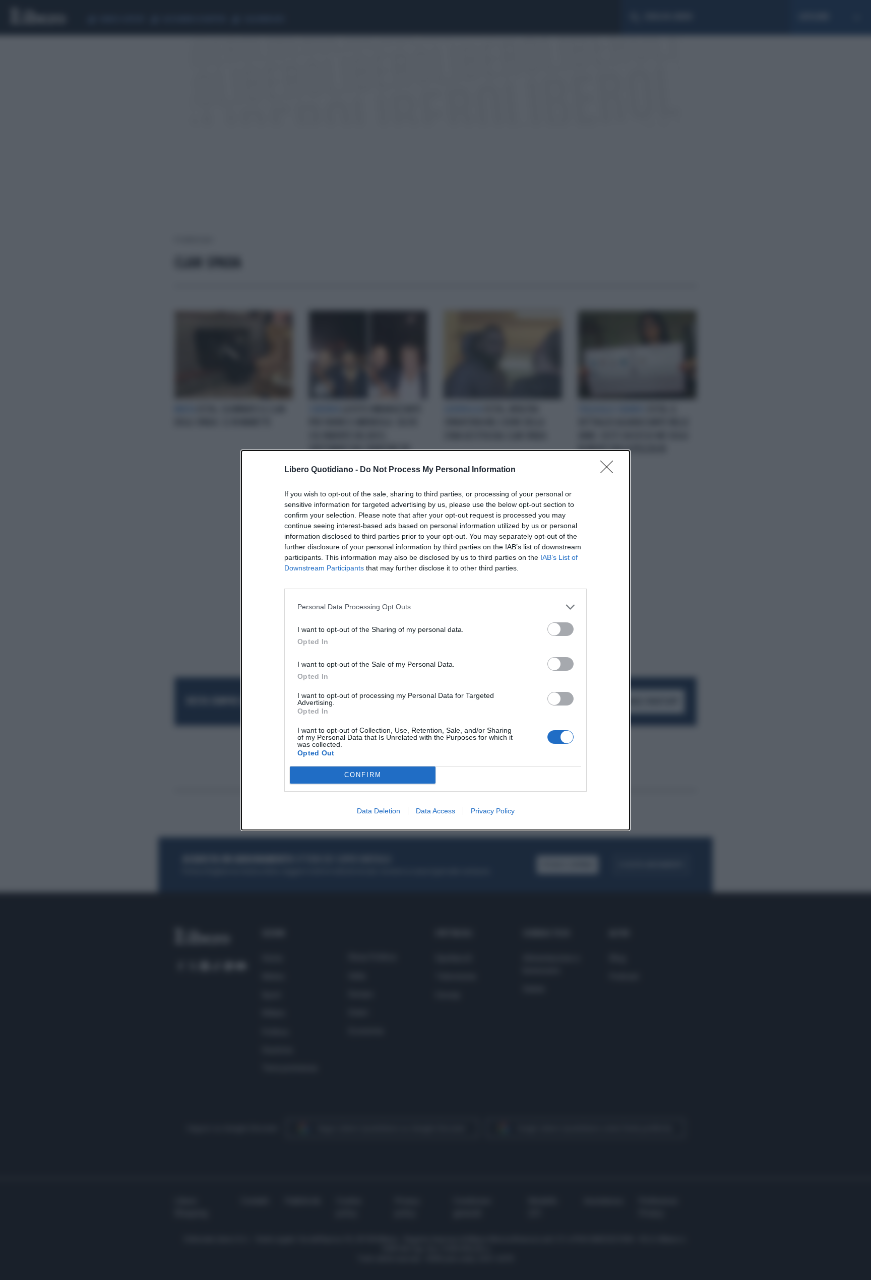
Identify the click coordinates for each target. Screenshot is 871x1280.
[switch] (560, 629)
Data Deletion (378, 811)
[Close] (609, 470)
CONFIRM (363, 775)
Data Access (435, 811)
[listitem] (435, 607)
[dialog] (435, 640)
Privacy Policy (493, 811)
